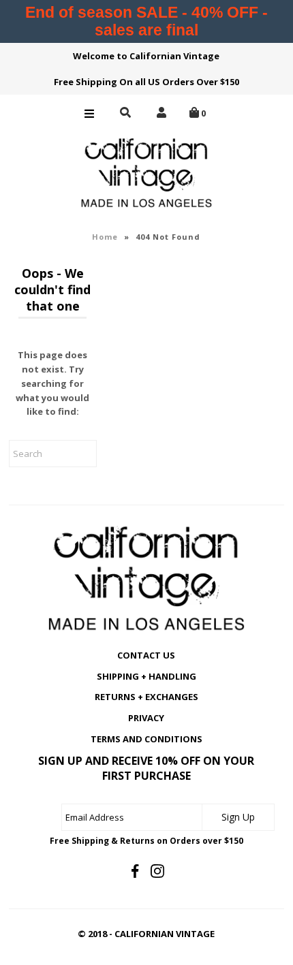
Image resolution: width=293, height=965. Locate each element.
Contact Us (146, 655)
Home (105, 237)
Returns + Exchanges (146, 697)
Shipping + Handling (146, 676)
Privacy (146, 718)
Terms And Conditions (146, 739)
